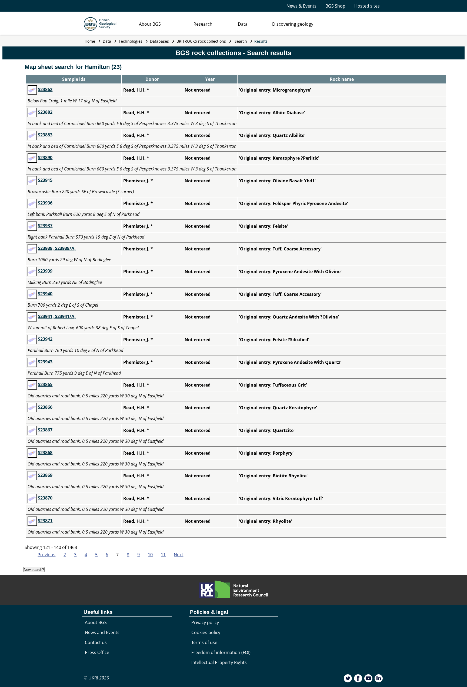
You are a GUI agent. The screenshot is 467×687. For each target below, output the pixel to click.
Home (90, 41)
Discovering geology (292, 24)
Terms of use (204, 642)
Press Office (97, 652)
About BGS (150, 24)
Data (243, 24)
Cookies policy (205, 632)
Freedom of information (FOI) (221, 652)
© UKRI (96, 678)
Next (178, 555)
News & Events (301, 6)
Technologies (130, 41)
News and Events (102, 632)
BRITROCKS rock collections (201, 41)
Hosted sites (367, 6)
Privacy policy (205, 622)
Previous (46, 555)
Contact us (96, 642)
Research (203, 24)
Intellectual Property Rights (219, 662)
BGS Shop (335, 6)
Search (241, 41)
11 (163, 555)
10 (150, 555)
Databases (159, 41)
